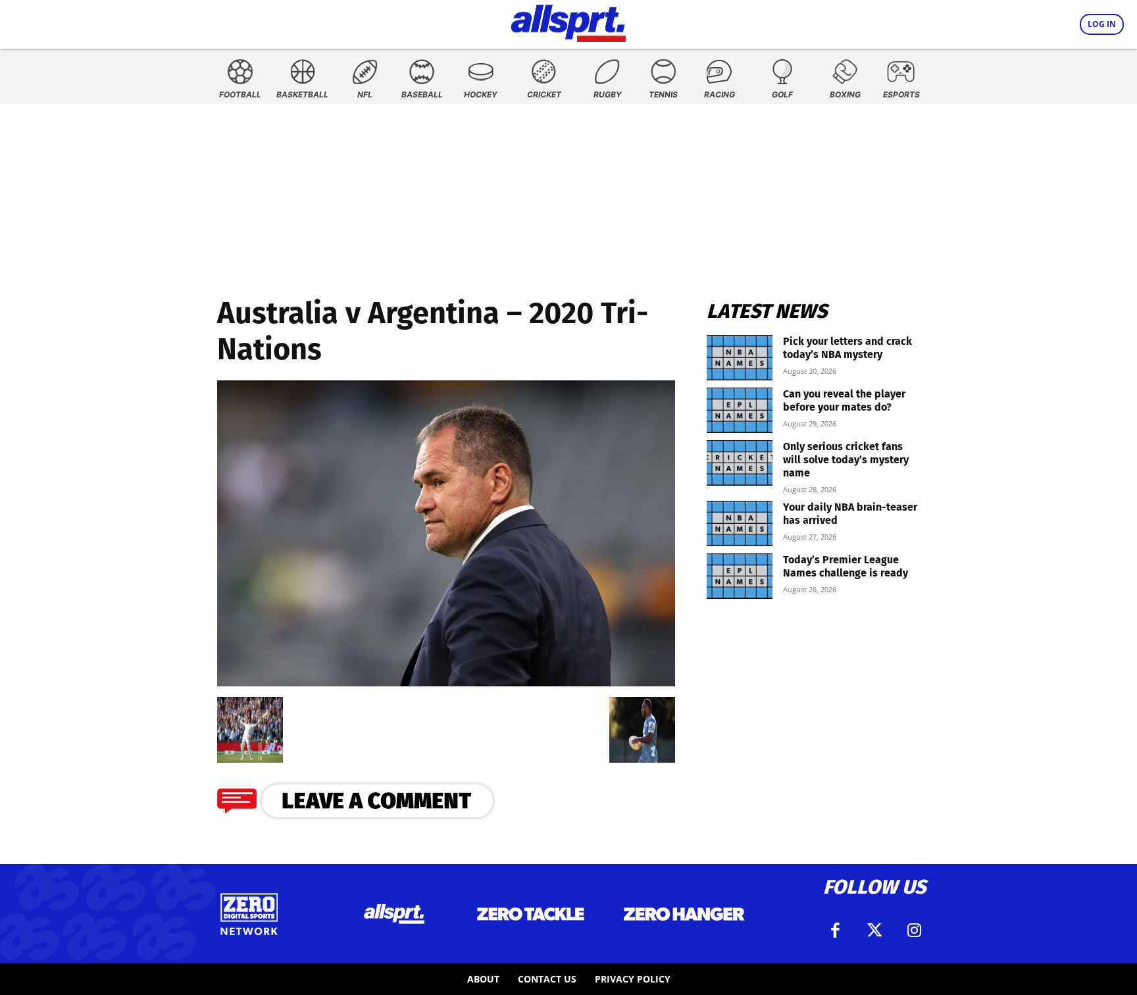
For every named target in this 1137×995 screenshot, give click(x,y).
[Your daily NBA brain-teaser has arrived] (739, 523)
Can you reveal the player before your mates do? (844, 400)
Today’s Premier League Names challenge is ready (845, 566)
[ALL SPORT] (568, 21)
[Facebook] (835, 930)
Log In (1102, 24)
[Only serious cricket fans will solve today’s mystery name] (739, 463)
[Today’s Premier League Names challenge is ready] (739, 576)
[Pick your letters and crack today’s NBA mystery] (739, 357)
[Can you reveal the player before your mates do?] (739, 410)
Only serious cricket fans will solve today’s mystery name (846, 459)
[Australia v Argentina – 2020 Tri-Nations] (446, 682)
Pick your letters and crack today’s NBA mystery (847, 348)
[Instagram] (913, 930)
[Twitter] (874, 930)
